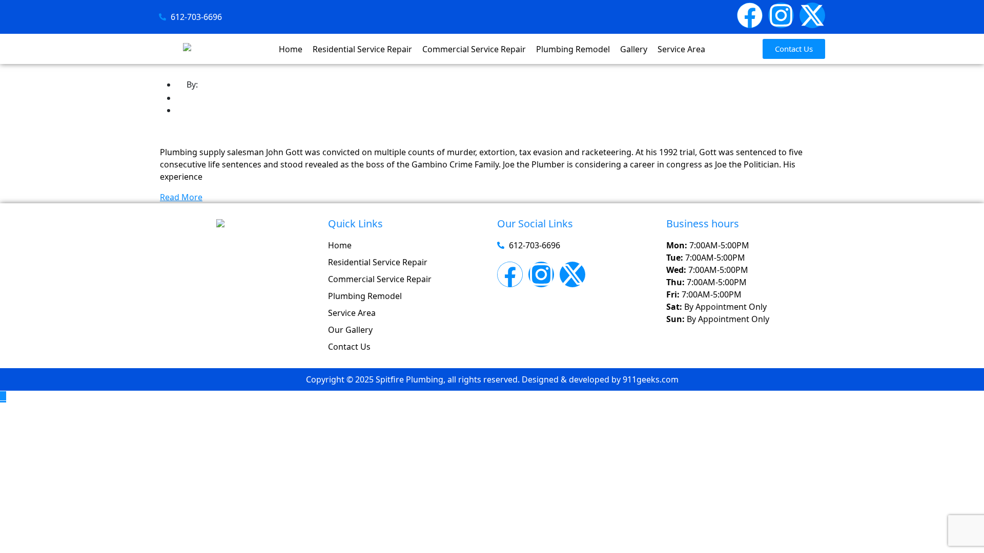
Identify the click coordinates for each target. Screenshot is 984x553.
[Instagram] (781, 15)
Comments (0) (211, 97)
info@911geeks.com (239, 84)
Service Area (681, 49)
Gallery (633, 49)
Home (290, 49)
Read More (181, 197)
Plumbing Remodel (573, 49)
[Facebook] (750, 15)
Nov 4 (195, 110)
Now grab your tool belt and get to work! (296, 132)
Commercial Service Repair (474, 49)
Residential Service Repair (362, 49)
